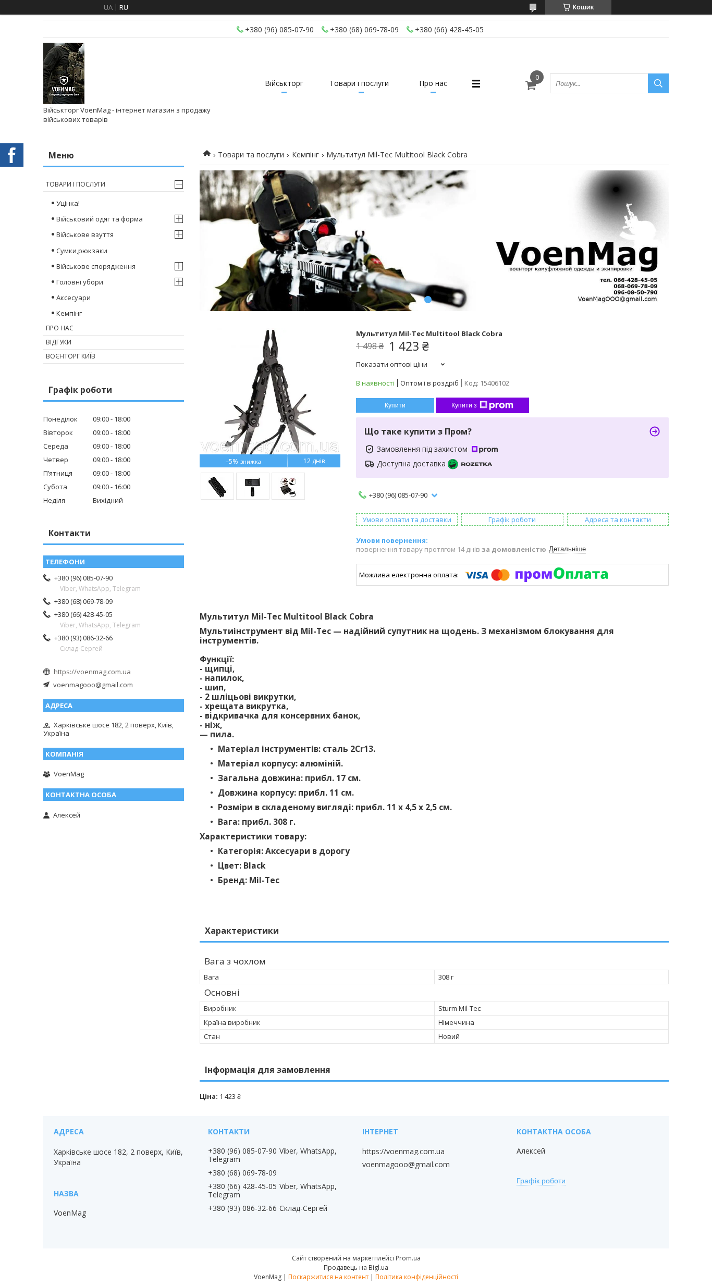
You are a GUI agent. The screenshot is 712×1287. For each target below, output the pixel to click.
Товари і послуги (359, 83)
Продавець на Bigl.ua (356, 1267)
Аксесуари (73, 297)
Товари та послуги (251, 154)
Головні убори (79, 282)
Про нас (433, 83)
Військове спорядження (96, 266)
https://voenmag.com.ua (92, 671)
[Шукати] (658, 83)
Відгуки (58, 342)
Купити (395, 405)
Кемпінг (305, 154)
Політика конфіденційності (416, 1276)
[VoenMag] (63, 74)
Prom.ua (408, 1258)
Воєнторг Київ (70, 356)
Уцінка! (68, 203)
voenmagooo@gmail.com (93, 684)
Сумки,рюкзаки (81, 250)
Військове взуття (85, 234)
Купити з (464, 405)
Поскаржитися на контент (328, 1276)
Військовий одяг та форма (99, 219)
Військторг (284, 83)
